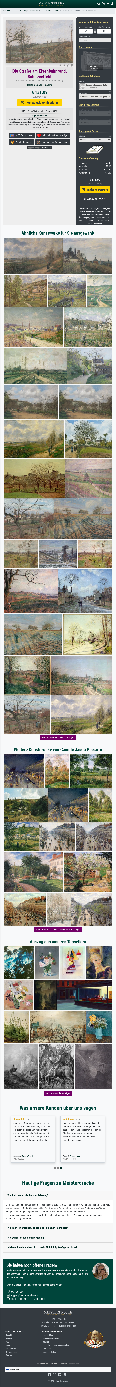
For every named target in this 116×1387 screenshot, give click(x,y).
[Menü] (3, 4)
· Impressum (10, 1338)
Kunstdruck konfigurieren (41, 102)
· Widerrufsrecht (11, 1349)
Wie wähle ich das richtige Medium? (26, 1237)
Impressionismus (31, 10)
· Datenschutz (10, 1345)
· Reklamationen (11, 1352)
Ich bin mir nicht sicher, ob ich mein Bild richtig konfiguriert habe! (42, 1247)
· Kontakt (8, 1335)
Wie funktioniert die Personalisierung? (27, 1195)
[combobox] (95, 40)
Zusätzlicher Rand (85, 37)
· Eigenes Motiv (48, 1335)
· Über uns (9, 1355)
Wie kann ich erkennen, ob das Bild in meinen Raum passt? (38, 1227)
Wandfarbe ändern (23, 142)
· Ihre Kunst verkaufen (50, 1338)
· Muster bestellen (49, 1352)
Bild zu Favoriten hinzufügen (55, 135)
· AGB (7, 1342)
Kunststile (17, 10)
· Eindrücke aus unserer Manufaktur (55, 1345)
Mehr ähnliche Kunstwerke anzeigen (58, 737)
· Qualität (45, 1342)
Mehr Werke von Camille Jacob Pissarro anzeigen (58, 929)
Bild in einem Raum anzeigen (54, 142)
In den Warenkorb (96, 189)
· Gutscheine (46, 1349)
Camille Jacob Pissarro (50, 10)
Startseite (6, 10)
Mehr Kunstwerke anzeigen (58, 1093)
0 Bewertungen (45, 148)
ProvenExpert (27, 1156)
